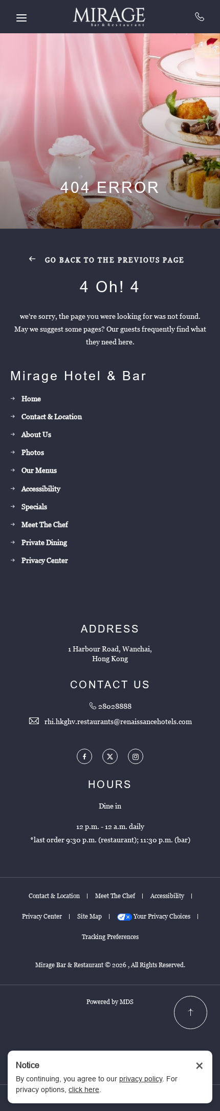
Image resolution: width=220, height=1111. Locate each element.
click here (84, 1089)
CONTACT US (110, 685)
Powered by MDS (110, 1002)
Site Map (89, 916)
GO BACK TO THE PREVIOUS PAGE (113, 260)
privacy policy (140, 1079)
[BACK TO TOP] (190, 1012)
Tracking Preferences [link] (110, 937)
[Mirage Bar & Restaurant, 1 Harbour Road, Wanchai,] (110, 16)
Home (31, 399)
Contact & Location (51, 416)
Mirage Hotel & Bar (78, 375)
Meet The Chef (44, 524)
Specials (34, 507)
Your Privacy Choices (161, 916)
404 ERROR (110, 187)
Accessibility (40, 489)
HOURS (110, 784)
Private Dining (44, 542)
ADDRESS (110, 629)
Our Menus (39, 470)
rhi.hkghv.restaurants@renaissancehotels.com (118, 721)
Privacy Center (44, 560)
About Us (36, 434)
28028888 (200, 16)
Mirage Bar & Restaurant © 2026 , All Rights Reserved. (110, 965)
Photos (32, 452)
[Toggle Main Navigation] (21, 18)
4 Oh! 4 (110, 287)
